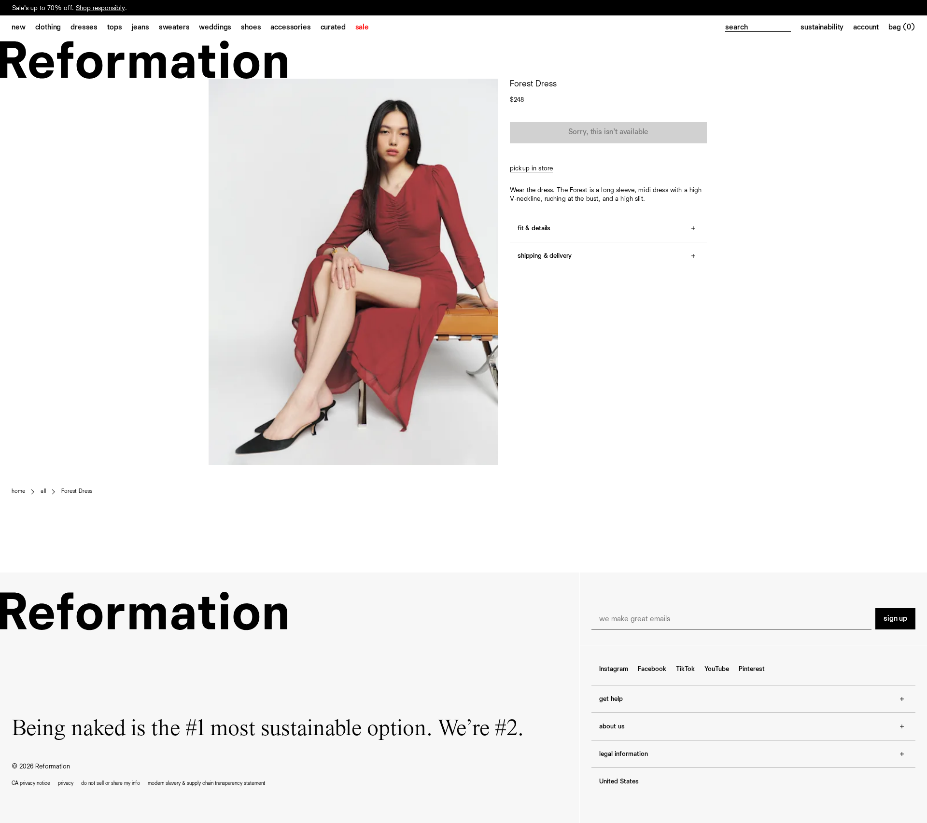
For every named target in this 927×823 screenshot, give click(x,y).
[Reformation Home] (463, 60)
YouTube (716, 669)
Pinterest (752, 669)
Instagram (613, 669)
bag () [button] (901, 27)
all (43, 491)
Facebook (652, 669)
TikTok (685, 669)
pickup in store (531, 168)
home (18, 491)
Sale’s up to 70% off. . (69, 15)
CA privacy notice (31, 783)
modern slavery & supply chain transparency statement (206, 783)
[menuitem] (23, 28)
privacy (65, 783)
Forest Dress (76, 491)
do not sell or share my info (110, 783)
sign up (895, 619)
